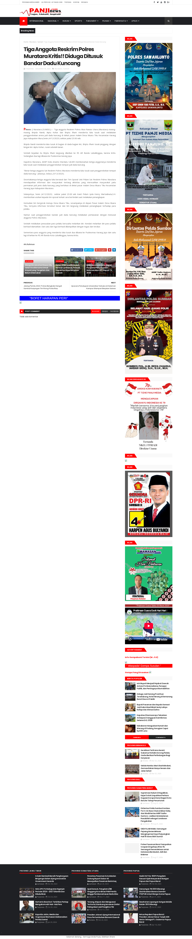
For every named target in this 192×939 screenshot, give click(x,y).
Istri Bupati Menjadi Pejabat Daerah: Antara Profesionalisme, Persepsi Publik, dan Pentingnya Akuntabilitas (153, 686)
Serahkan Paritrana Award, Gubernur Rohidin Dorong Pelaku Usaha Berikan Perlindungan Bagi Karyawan (155, 754)
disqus (105, 311)
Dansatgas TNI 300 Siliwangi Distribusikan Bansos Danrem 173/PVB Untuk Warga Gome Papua (154, 891)
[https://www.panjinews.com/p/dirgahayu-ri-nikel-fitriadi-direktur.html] (148, 449)
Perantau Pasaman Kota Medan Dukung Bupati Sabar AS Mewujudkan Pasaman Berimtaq (101, 878)
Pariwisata (120, 21)
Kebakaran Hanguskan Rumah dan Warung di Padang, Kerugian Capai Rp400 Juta (152, 728)
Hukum (66, 21)
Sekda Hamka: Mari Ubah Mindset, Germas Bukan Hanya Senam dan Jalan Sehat (156, 768)
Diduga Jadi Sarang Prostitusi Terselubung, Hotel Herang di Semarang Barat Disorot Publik (154, 696)
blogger (95, 311)
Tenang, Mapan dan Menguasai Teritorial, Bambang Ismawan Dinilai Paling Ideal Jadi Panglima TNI (103, 904)
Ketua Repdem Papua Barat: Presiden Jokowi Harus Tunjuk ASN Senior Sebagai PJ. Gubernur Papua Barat (155, 918)
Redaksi (84, 2)
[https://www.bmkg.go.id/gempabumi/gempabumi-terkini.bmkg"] (126, 662)
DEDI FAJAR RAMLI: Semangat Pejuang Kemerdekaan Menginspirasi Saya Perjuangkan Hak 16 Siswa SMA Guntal (155, 832)
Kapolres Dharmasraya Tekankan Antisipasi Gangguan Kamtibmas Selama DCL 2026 (152, 718)
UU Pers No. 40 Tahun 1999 (51, 2)
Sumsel (40, 42)
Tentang (67, 2)
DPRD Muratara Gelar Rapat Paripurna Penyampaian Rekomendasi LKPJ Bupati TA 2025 (99, 269)
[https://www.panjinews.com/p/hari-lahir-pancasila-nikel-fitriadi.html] (126, 460)
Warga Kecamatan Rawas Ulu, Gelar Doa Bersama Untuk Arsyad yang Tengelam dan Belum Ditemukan (38, 269)
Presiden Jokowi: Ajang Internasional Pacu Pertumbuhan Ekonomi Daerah (103, 916)
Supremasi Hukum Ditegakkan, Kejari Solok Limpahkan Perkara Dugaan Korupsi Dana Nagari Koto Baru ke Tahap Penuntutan (156, 797)
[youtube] (161, 2)
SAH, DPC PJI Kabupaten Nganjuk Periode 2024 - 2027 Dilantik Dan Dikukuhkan (50, 891)
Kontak (76, 2)
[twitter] (157, 2)
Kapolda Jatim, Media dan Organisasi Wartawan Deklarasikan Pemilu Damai (51, 917)
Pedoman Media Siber (30, 2)
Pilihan (105, 21)
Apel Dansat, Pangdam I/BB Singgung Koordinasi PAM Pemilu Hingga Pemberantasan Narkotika (102, 891)
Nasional (52, 21)
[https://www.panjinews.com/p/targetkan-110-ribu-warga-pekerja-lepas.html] (148, 536)
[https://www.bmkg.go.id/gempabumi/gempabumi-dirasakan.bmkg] (150, 672)
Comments (160, 737)
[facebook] (154, 2)
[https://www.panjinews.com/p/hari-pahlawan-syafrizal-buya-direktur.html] (148, 600)
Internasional (37, 21)
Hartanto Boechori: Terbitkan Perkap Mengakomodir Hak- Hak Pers (51, 903)
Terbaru (137, 737)
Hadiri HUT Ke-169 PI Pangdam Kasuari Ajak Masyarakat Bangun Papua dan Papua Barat (154, 878)
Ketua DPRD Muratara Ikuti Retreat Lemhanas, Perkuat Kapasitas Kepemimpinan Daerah (68, 269)
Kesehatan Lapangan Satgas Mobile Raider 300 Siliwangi (155, 903)
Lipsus (134, 21)
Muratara (33, 42)
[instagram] (164, 2)
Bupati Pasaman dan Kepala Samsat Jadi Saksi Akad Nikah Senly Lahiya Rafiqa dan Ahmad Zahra (153, 707)
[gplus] (168, 2)
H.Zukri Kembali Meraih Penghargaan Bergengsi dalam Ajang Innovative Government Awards (51, 878)
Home (26, 42)
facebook (114, 311)
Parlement (91, 21)
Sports (78, 21)
